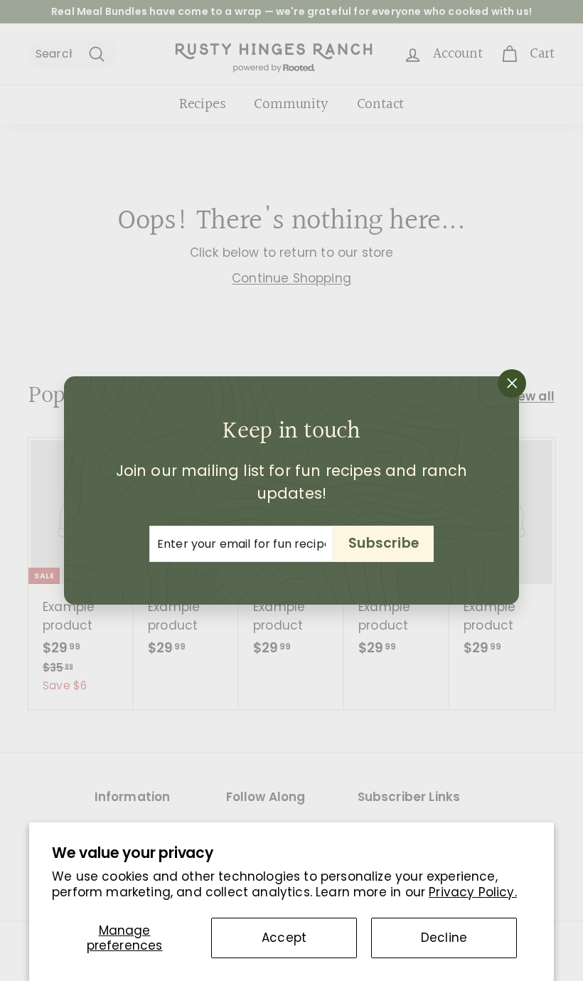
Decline (444, 937)
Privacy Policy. (473, 892)
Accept (284, 937)
